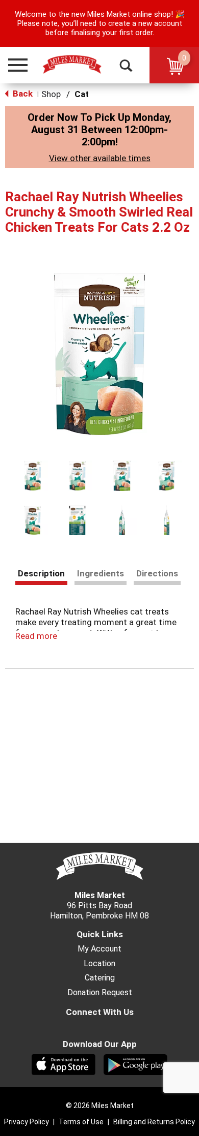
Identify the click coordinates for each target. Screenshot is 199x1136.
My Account (99, 949)
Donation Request (99, 992)
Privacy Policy (26, 1122)
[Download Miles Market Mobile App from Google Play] (135, 1064)
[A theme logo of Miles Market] (72, 64)
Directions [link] (157, 573)
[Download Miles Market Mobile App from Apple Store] (63, 1064)
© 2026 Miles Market (100, 1105)
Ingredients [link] (100, 573)
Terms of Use (81, 1122)
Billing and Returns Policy (154, 1122)
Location (99, 963)
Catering (100, 978)
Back (22, 93)
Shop (51, 94)
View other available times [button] (100, 158)
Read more (36, 636)
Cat (81, 94)
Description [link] (41, 573)
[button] (13, 65)
